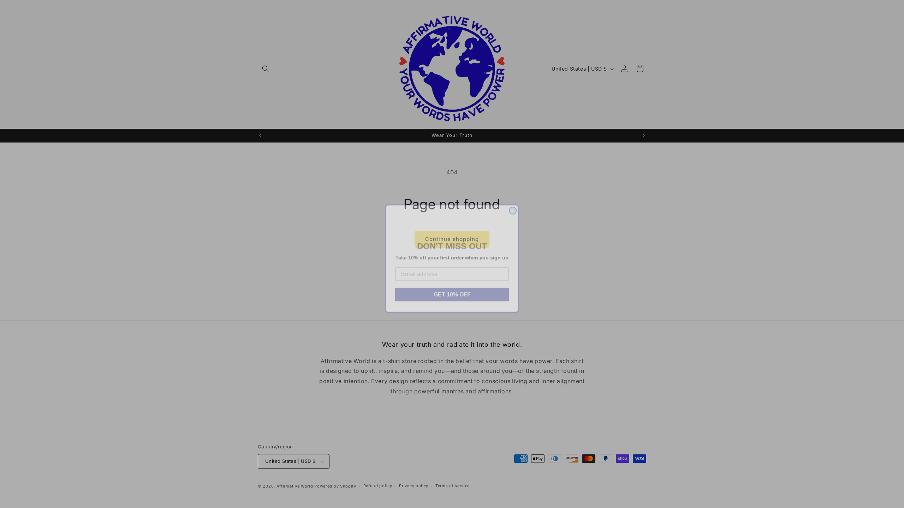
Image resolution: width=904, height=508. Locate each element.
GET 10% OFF (452, 290)
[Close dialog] (512, 206)
